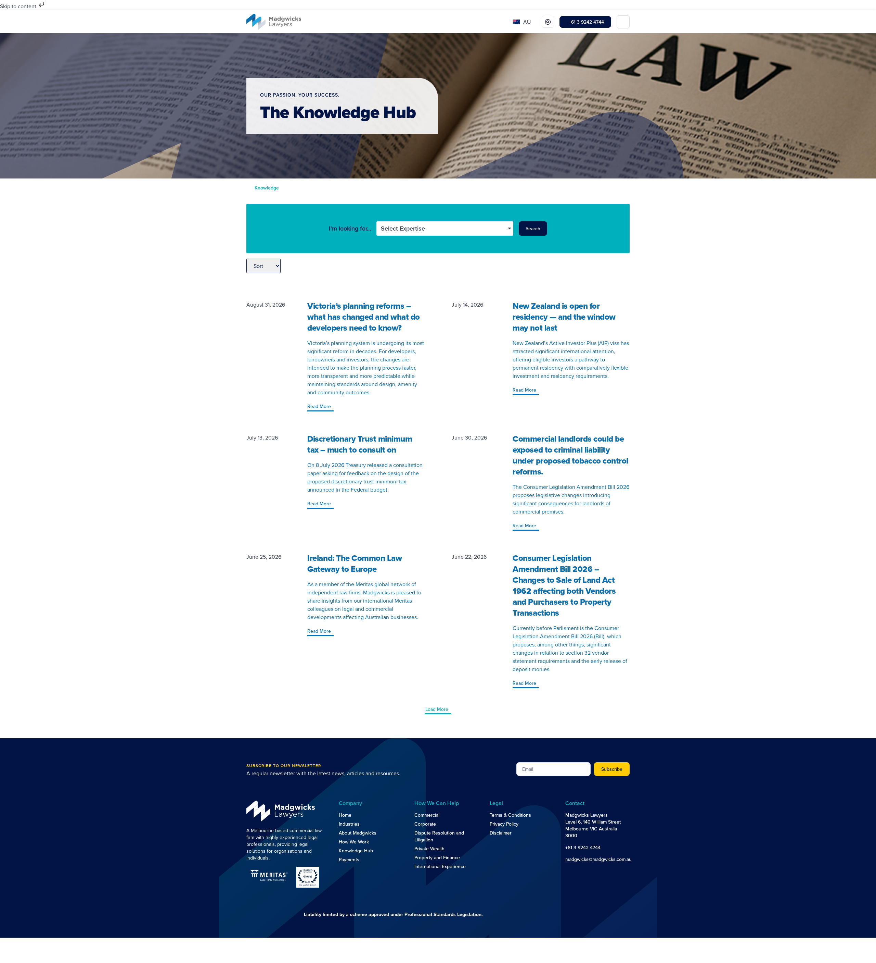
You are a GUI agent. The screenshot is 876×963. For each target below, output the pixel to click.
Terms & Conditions (510, 815)
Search (533, 228)
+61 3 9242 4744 (583, 847)
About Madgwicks (357, 832)
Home (345, 815)
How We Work (354, 841)
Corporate (425, 823)
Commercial (426, 815)
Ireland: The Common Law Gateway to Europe (354, 563)
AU (527, 22)
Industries (349, 823)
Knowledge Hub (356, 850)
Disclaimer (501, 832)
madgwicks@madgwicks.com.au (598, 859)
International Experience (440, 866)
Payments (349, 859)
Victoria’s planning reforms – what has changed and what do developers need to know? (363, 317)
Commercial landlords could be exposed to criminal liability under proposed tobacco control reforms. (570, 455)
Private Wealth (429, 848)
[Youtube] (583, 872)
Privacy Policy (504, 823)
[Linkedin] (569, 872)
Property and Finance (437, 857)
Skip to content (19, 6)
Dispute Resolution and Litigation (439, 836)
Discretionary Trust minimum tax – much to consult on (359, 444)
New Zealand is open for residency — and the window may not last (564, 317)
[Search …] (548, 22)
